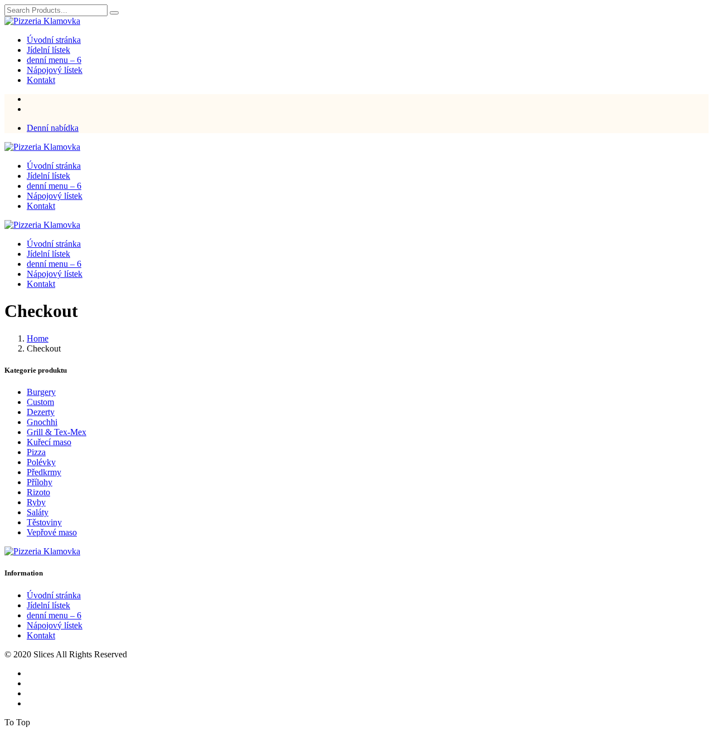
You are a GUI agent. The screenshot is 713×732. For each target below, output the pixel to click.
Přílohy (39, 482)
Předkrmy (44, 472)
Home (37, 338)
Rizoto (38, 492)
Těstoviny (44, 522)
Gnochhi (42, 422)
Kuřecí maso (49, 442)
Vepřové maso (52, 532)
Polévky (41, 462)
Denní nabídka (53, 128)
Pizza (36, 452)
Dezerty (41, 412)
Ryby (36, 502)
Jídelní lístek (48, 50)
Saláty (37, 512)
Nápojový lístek (54, 70)
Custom (40, 402)
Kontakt (41, 80)
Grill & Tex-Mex (56, 432)
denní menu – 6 (54, 60)
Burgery (41, 392)
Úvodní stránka (54, 40)
